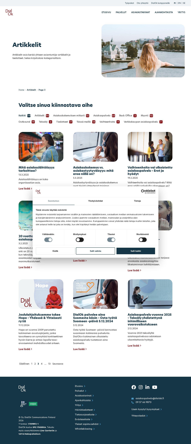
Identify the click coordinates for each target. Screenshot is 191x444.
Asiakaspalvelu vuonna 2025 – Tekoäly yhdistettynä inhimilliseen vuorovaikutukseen (150, 319)
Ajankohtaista (164, 12)
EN (179, 3)
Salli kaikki (136, 251)
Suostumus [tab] (53, 201)
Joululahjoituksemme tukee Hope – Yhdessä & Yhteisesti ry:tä (40, 318)
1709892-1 (33, 423)
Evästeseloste (82, 419)
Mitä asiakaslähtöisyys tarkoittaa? (36, 169)
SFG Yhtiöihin (39, 427)
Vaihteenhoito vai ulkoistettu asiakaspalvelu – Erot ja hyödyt (150, 171)
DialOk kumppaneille (160, 3)
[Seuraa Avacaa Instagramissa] (141, 387)
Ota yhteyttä (142, 3)
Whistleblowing (83, 428)
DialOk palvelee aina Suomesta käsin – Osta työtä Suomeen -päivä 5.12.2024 (95, 318)
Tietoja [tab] (137, 201)
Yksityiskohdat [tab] (95, 201)
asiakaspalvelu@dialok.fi (150, 398)
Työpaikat (129, 3)
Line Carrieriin (47, 430)
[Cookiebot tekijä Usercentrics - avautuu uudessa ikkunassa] (143, 191)
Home (21, 90)
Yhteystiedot (138, 415)
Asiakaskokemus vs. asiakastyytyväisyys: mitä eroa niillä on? (93, 171)
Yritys (181, 12)
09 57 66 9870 (143, 402)
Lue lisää (24, 188)
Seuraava (57, 363)
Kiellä (55, 251)
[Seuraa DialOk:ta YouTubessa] (154, 387)
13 (49, 363)
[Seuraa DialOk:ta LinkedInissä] (147, 387)
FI (175, 3)
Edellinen (24, 363)
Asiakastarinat (140, 12)
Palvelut (121, 12)
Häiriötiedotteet (84, 409)
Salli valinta (95, 251)
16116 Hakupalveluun (29, 434)
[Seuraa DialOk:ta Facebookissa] (133, 387)
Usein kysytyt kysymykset (145, 409)
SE (184, 3)
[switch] (80, 239)
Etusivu (106, 12)
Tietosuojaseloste (84, 414)
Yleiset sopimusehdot (86, 424)
